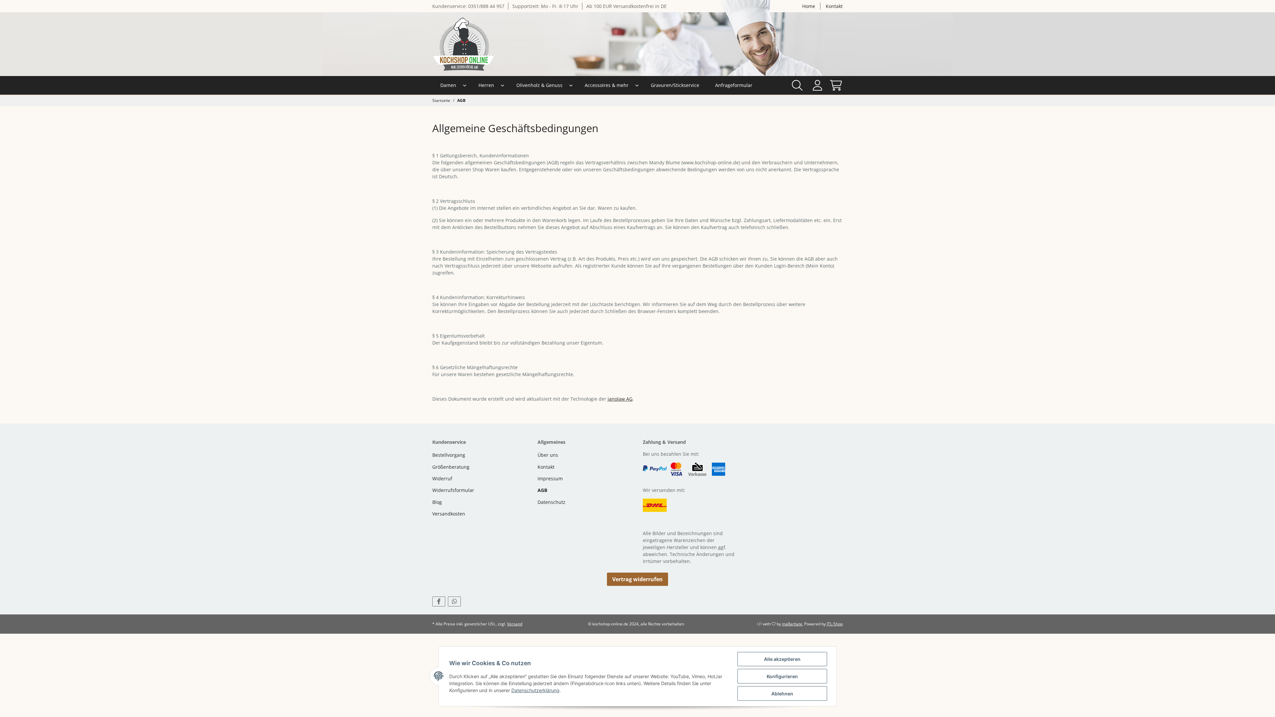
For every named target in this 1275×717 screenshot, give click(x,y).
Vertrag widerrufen (637, 579)
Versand (514, 624)
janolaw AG (620, 399)
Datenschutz (551, 502)
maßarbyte (792, 624)
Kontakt (834, 6)
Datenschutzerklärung (535, 690)
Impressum (550, 478)
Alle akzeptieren (782, 659)
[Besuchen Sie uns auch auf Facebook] (438, 601)
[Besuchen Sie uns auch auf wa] (454, 601)
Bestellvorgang (448, 455)
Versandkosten (448, 514)
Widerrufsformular (453, 490)
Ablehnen (782, 693)
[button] (817, 85)
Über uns (548, 455)
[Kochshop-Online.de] (464, 44)
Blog (437, 502)
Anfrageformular (733, 85)
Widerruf (442, 478)
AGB (542, 490)
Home (808, 6)
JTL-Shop (835, 624)
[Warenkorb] (834, 85)
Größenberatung (450, 467)
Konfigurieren (782, 676)
